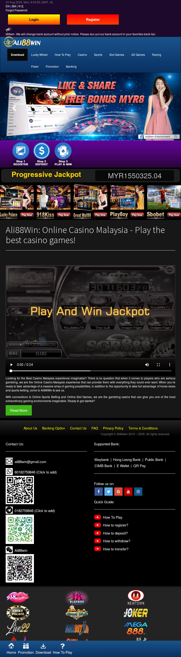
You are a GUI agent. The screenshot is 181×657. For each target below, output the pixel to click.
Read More (18, 410)
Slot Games (116, 55)
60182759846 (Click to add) (36, 471)
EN (8, 6)
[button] (13, 107)
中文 (21, 6)
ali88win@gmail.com (30, 461)
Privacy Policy (113, 428)
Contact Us (78, 428)
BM (14, 6)
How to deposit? (115, 532)
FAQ (94, 428)
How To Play (63, 55)
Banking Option (53, 428)
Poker (35, 66)
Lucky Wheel (39, 55)
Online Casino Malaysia (49, 382)
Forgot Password (16, 10)
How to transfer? (115, 548)
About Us (30, 428)
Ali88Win (46, 390)
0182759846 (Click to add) (35, 510)
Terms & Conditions (143, 428)
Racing (156, 55)
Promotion (52, 66)
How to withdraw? (116, 540)
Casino (82, 55)
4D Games (138, 55)
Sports (98, 55)
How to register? (115, 524)
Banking (71, 66)
